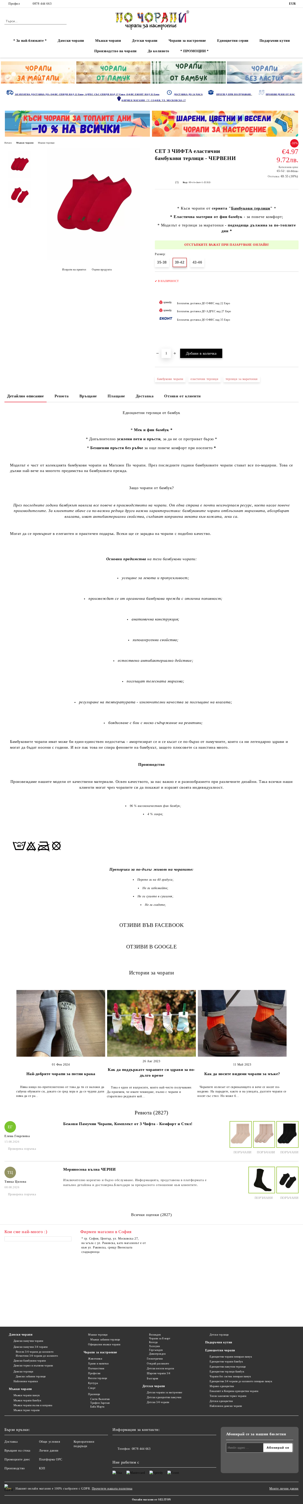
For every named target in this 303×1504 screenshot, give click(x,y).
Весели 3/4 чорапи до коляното (35, 1351)
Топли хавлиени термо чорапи (228, 1396)
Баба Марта (97, 1406)
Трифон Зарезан (100, 1402)
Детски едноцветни (221, 1401)
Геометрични (155, 1358)
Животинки (95, 1358)
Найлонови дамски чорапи (226, 1406)
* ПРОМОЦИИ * (194, 51)
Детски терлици (219, 1334)
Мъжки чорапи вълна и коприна (33, 1405)
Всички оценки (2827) (151, 1214)
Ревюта (62, 396)
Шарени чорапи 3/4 (158, 1373)
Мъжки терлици (46, 143)
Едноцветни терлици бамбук (227, 1371)
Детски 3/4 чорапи (158, 1402)
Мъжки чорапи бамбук (27, 1400)
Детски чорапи (144, 40)
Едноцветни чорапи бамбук (226, 1361)
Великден (155, 1334)
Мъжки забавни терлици (105, 1339)
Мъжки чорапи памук (27, 1395)
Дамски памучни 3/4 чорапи (31, 1346)
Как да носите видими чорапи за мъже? (242, 1074)
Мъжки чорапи (108, 40)
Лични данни (49, 1450)
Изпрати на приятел (74, 269)
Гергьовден (156, 1350)
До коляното (158, 51)
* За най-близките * (30, 40)
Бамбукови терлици (250, 208)
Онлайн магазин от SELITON (151, 1499)
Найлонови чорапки (26, 1381)
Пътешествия (96, 1368)
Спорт (92, 1388)
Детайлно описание (25, 396)
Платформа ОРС (50, 1459)
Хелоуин (154, 1346)
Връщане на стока (17, 1450)
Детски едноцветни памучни (164, 1397)
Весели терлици (97, 1378)
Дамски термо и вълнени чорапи (33, 1365)
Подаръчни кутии (275, 40)
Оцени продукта (102, 269)
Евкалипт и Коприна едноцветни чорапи (234, 1391)
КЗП (42, 1468)
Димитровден (157, 1353)
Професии (94, 1373)
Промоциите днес (17, 1459)
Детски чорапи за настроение (164, 1392)
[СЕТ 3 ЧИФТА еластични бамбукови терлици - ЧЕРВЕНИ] (93, 259)
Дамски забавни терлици (31, 1376)
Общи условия (49, 1441)
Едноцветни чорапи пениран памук (231, 1356)
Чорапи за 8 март (159, 1338)
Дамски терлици (23, 1371)
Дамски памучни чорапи (28, 1340)
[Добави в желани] (295, 312)
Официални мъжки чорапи (104, 1344)
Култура (93, 1383)
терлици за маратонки (242, 379)
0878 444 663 (42, 3)
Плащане (116, 396)
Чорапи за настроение (187, 40)
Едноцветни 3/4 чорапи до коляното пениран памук (241, 1381)
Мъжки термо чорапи (27, 1410)
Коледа (153, 1342)
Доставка (144, 396)
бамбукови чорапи (170, 379)
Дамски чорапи (71, 40)
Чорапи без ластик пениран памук (230, 1376)
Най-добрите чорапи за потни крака (60, 1074)
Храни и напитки (98, 1363)
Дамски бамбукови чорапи (30, 1360)
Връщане (88, 396)
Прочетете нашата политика (112, 1488)
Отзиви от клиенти (182, 396)
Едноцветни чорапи (220, 1350)
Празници (94, 1394)
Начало (8, 143)
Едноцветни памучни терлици (228, 1366)
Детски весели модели (160, 1368)
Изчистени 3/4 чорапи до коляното (37, 1355)
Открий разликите (158, 1363)
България (152, 1378)
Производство (14, 1468)
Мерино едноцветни (222, 1386)
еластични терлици (204, 379)
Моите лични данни (284, 1488)
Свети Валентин (100, 1399)
